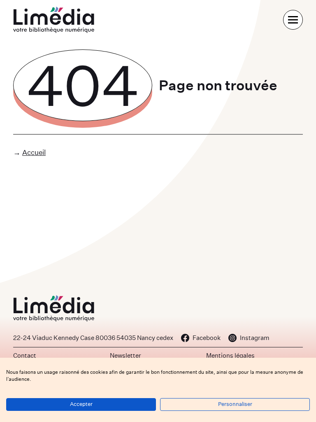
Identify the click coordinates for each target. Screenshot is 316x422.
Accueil (34, 152)
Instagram (255, 338)
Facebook (207, 338)
